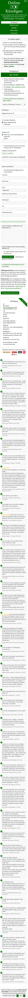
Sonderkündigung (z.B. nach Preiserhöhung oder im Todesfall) (14, 147)
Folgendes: (7, 124)
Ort (3, 206)
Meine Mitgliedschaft (10, 122)
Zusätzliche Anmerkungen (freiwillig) (12, 157)
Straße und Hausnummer (9, 194)
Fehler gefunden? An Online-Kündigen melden (13, 99)
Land (3, 187)
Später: (6, 138)
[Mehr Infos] (5, 48)
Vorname (4, 175)
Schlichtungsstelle (9, 18)
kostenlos (21, 18)
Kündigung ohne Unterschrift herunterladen (13, 221)
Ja (17, 996)
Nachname (5, 181)
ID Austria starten (8, 257)
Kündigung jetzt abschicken (10, 293)
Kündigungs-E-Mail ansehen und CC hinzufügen (13, 265)
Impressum (14, 33)
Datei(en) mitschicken (8, 151)
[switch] (25, 1)
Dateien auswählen (7, 153)
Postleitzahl (5, 200)
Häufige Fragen (14, 25)
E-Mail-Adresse (6, 212)
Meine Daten (14, 30)
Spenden (14, 28)
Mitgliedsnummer (7, 113)
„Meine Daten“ (19, 286)
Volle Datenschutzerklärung (13, 288)
